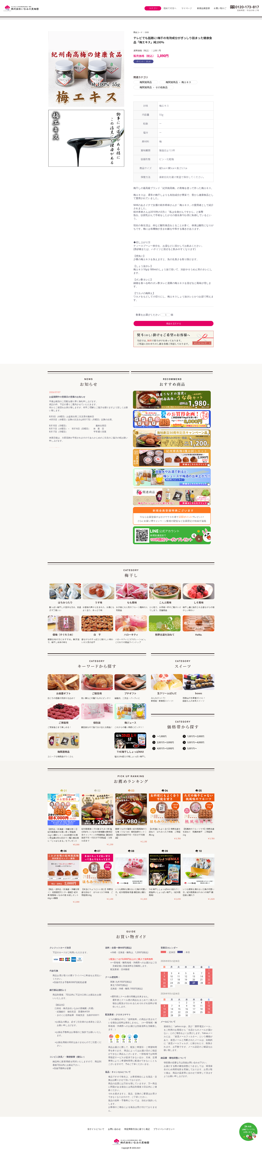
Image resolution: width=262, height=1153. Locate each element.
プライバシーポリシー (164, 1129)
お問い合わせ (114, 1129)
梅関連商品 (146, 82)
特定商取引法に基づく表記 (137, 1129)
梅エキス (186, 82)
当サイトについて (95, 1129)
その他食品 (161, 87)
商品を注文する (173, 323)
